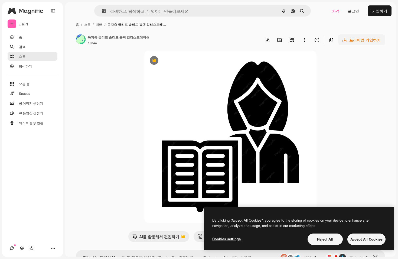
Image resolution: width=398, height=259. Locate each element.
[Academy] (21, 248)
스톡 (87, 24)
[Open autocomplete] (101, 11)
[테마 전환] (31, 248)
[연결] (12, 248)
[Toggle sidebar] (53, 11)
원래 (175, 61)
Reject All (325, 239)
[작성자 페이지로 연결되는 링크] (81, 39)
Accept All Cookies (366, 239)
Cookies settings (226, 238)
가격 (336, 11)
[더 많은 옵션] (304, 39)
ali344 (92, 42)
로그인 (353, 11)
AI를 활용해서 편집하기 (155, 238)
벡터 (99, 24)
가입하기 (379, 11)
